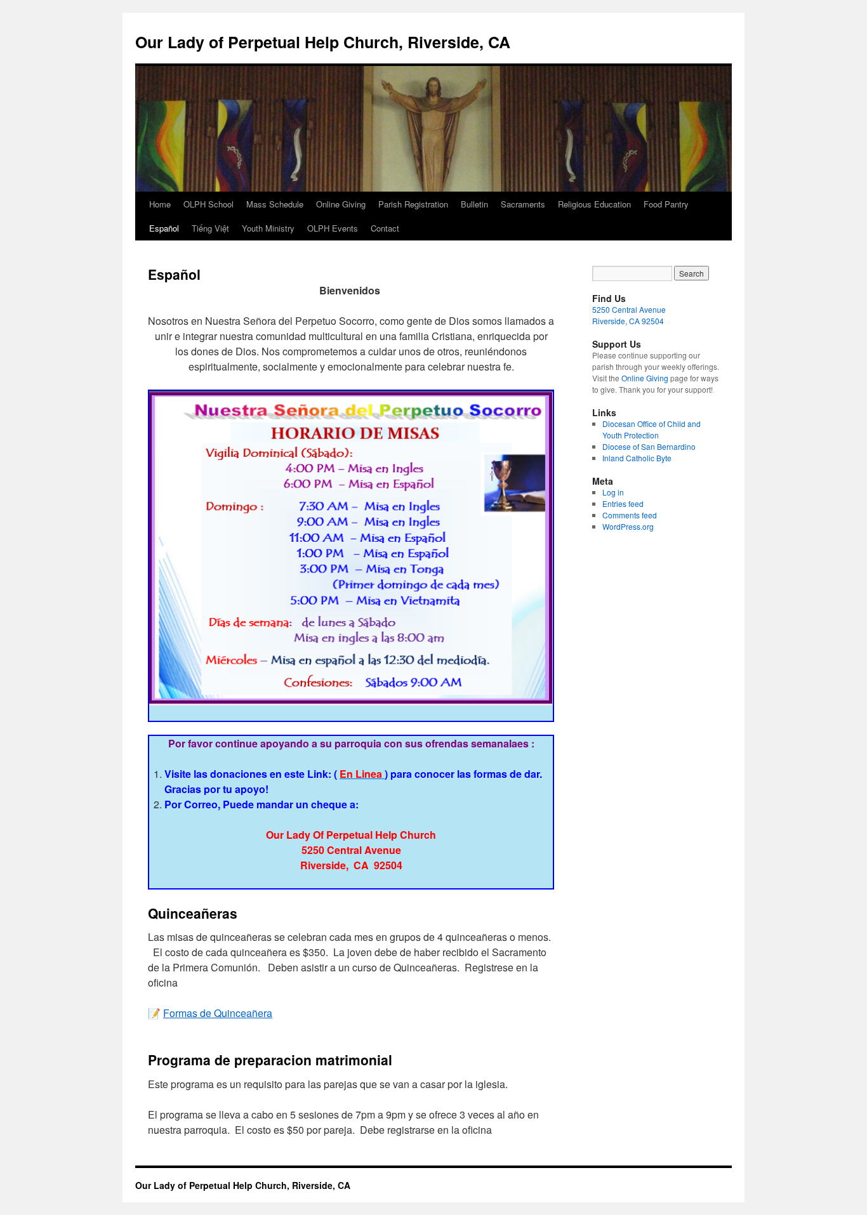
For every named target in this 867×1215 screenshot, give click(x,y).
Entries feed (623, 503)
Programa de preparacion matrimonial (270, 1059)
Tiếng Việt (210, 228)
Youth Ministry (268, 228)
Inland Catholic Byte (637, 457)
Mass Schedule (274, 204)
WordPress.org (628, 526)
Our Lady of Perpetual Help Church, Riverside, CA (322, 41)
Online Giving (341, 204)
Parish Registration (413, 204)
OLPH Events (332, 228)
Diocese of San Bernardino (649, 446)
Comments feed (629, 514)
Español (164, 228)
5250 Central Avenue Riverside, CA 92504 (629, 315)
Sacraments (523, 204)
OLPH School (208, 204)
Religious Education (594, 204)
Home (160, 204)
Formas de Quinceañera (217, 1013)
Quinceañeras (192, 913)
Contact (385, 228)
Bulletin (474, 204)
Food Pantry (666, 204)
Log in (613, 492)
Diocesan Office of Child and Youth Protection (651, 429)
